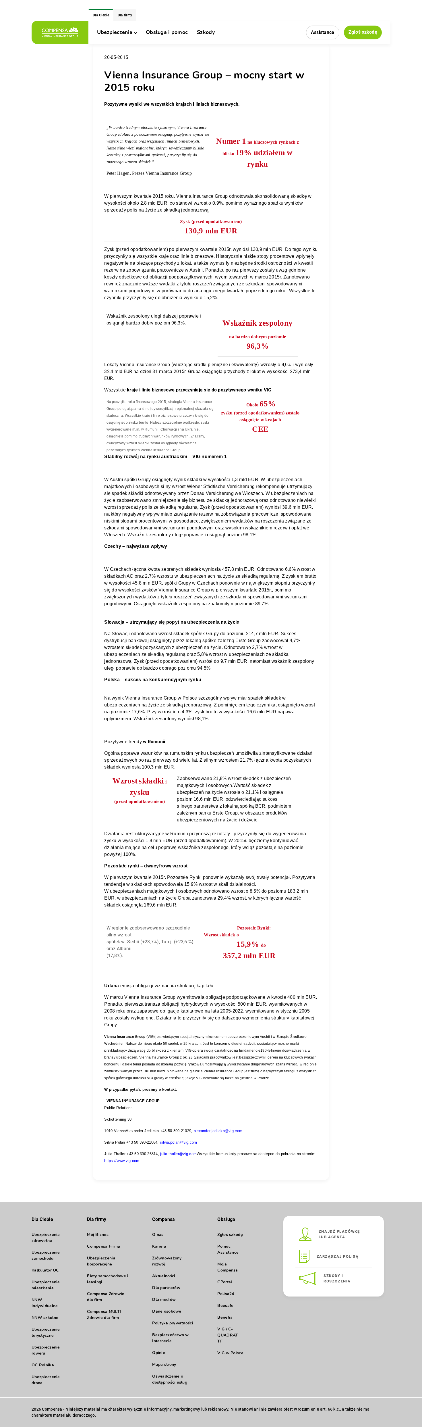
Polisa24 (225, 1294)
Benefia (225, 1317)
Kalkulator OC (45, 1270)
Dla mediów (164, 1299)
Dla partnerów (166, 1287)
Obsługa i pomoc (167, 32)
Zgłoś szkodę (363, 32)
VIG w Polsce (230, 1353)
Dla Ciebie (101, 15)
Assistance (322, 32)
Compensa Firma (103, 1246)
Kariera (159, 1246)
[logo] (60, 32)
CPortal (224, 1282)
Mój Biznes (98, 1234)
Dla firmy (125, 15)
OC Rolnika (43, 1365)
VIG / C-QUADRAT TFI (227, 1335)
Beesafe (225, 1305)
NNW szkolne (45, 1317)
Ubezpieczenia (114, 32)
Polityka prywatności (172, 1323)
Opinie (158, 1352)
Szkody (206, 32)
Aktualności (163, 1276)
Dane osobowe (166, 1311)
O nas (157, 1234)
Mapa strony (164, 1364)
